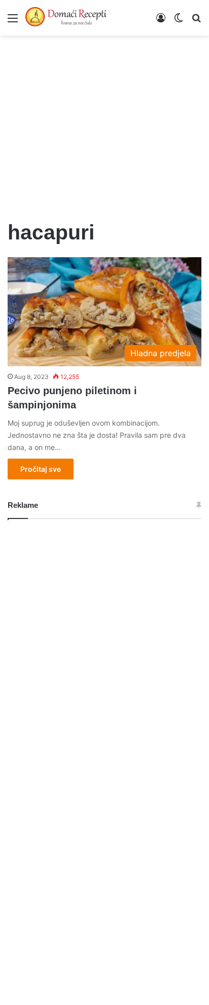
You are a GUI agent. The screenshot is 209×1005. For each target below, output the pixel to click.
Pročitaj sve (40, 469)
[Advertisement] (104, 122)
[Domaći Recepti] (66, 17)
